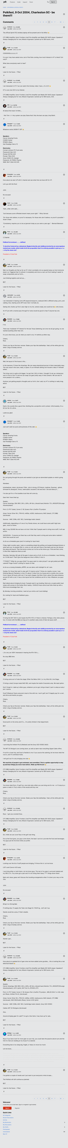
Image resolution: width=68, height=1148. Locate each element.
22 (60, 22)
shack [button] (8, 203)
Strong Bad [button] (10, 174)
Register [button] (17, 1108)
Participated (6, 1129)
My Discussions (7, 1124)
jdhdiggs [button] (9, 1033)
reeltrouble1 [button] (10, 295)
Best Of (5, 1134)
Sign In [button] (7, 1108)
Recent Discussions (8, 1117)
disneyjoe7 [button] (10, 123)
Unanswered (34, 1131)
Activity (5, 1120)
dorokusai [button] (9, 27)
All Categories (6, 1115)
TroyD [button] (8, 47)
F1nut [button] (8, 231)
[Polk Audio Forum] (5, 2)
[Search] (47, 1)
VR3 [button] (8, 105)
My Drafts (34, 1127)
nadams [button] (9, 400)
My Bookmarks (34, 1122)
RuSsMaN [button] (9, 319)
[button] (64, 14)
